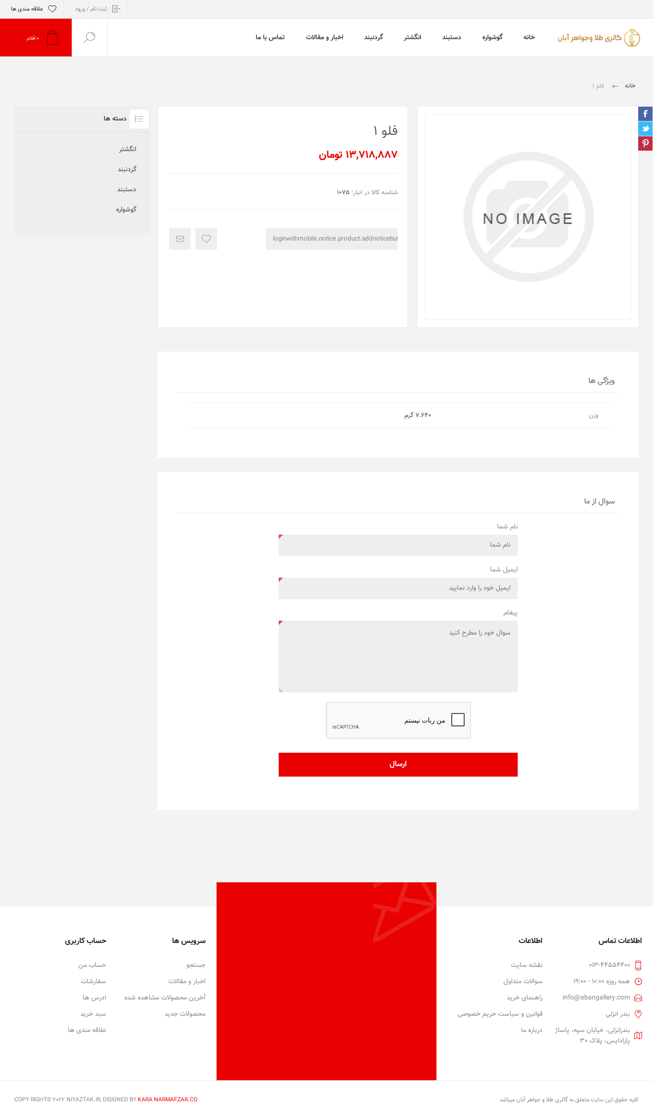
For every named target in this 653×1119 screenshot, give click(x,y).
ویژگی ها (601, 381)
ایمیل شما (504, 570)
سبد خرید (93, 1014)
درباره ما (532, 1030)
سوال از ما (599, 502)
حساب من (92, 965)
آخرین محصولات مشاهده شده (165, 998)
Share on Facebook (645, 114)
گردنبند (127, 170)
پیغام (510, 613)
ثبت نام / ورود (91, 9)
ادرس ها (94, 998)
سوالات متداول (523, 981)
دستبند (126, 190)
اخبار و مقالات (187, 981)
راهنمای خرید (525, 998)
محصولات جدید (185, 1014)
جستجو (196, 965)
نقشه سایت (527, 965)
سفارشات (93, 981)
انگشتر (127, 149)
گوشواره (126, 210)
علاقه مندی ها (87, 1030)
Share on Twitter (645, 128)
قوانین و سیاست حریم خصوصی (500, 1014)
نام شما (507, 527)
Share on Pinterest (645, 143)
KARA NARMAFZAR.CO (167, 1100)
